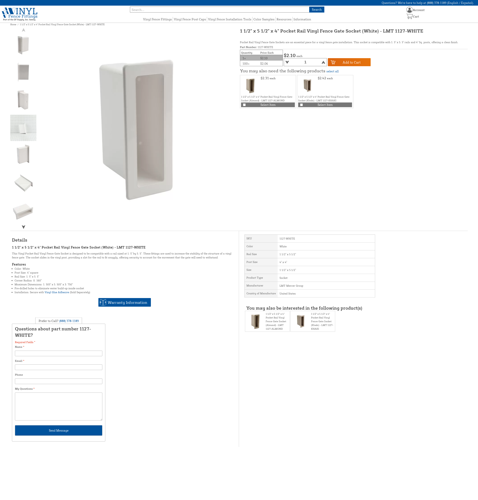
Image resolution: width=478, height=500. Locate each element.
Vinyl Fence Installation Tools (229, 19)
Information (302, 19)
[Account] (409, 10)
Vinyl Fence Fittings (157, 19)
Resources (284, 19)
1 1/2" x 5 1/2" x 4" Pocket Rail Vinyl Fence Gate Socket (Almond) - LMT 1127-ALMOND (276, 321)
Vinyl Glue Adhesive (57, 292)
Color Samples (263, 19)
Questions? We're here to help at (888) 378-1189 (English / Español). (428, 3)
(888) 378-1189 (68, 321)
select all (332, 71)
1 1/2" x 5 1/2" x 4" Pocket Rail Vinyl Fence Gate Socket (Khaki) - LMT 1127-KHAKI (322, 321)
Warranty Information (127, 302)
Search (317, 9)
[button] (23, 227)
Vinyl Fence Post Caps (190, 19)
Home (13, 24)
